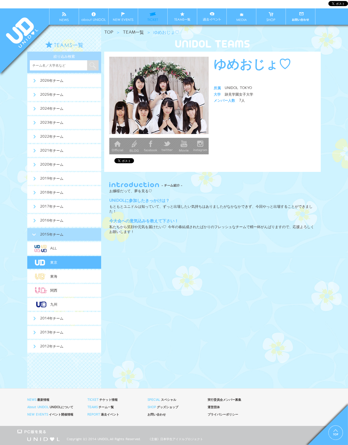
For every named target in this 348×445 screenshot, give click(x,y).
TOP (108, 32)
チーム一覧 (100, 407)
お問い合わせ (157, 414)
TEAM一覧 (133, 32)
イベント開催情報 (50, 414)
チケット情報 (102, 400)
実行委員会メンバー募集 (224, 400)
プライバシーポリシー (223, 414)
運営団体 (214, 407)
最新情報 (38, 400)
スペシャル (162, 400)
